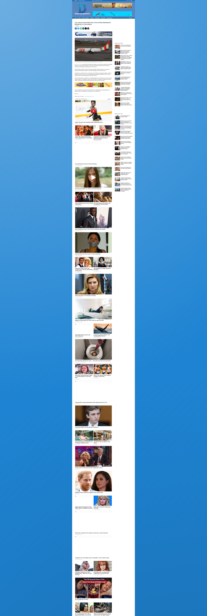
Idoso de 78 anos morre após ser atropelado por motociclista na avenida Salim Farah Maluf (126, 83)
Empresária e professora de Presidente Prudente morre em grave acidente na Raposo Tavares (126, 184)
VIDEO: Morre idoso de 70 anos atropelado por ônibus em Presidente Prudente (126, 173)
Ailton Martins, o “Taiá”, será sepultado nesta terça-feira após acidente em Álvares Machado (126, 62)
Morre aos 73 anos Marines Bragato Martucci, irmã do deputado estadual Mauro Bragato (126, 104)
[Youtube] (131, 0)
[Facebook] (126, 0)
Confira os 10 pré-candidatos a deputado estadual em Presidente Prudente (126, 158)
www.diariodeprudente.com (89, 96)
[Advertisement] (123, 28)
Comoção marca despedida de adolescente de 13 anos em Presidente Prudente (125, 147)
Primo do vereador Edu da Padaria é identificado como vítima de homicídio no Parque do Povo (126, 137)
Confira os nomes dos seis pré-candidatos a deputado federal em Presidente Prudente (126, 178)
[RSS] (129, 0)
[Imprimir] (88, 28)
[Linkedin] (83, 28)
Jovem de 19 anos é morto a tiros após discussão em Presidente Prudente (126, 73)
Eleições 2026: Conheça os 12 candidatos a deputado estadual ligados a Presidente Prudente (126, 67)
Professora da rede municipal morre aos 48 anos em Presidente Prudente (126, 142)
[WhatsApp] (81, 28)
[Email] (86, 28)
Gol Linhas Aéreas (78, 64)
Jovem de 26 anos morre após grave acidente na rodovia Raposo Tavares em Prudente (126, 153)
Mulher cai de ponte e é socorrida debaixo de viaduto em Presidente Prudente (126, 163)
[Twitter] (130, 0)
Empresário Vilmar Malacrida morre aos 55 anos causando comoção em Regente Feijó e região (126, 132)
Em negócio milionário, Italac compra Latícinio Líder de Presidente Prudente (125, 78)
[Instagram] (127, 0)
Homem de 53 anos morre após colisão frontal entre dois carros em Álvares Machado (126, 93)
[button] (130, 18)
